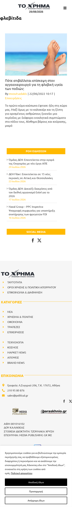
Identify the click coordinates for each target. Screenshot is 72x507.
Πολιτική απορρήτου (21, 473)
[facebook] (64, 401)
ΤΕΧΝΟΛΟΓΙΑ (15, 342)
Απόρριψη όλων (36, 500)
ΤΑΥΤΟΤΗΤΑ (14, 282)
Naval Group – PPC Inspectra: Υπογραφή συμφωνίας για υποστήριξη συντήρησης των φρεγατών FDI (32, 210)
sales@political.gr (17, 395)
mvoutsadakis (18, 93)
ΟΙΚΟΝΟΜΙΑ (14, 321)
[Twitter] (39, 240)
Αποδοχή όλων (36, 482)
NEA (10, 311)
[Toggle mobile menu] (65, 8)
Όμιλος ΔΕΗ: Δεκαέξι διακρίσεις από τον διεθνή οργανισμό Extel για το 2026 (30, 192)
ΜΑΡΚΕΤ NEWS (16, 352)
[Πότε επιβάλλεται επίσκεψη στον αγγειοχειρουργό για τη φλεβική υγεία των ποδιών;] (36, 54)
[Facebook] (33, 240)
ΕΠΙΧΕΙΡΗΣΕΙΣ (15, 332)
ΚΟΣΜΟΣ (12, 347)
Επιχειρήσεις (13, 98)
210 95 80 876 (15, 390)
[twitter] (70, 401)
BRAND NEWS (16, 362)
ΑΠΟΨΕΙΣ (13, 357)
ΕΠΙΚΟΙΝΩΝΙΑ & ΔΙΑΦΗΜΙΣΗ (24, 292)
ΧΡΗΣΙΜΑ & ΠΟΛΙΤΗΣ (20, 316)
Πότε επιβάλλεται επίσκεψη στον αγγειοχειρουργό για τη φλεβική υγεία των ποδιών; (34, 84)
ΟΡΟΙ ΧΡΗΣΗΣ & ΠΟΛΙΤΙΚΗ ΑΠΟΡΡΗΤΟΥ (31, 287)
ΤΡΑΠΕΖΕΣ (13, 326)
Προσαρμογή (36, 491)
